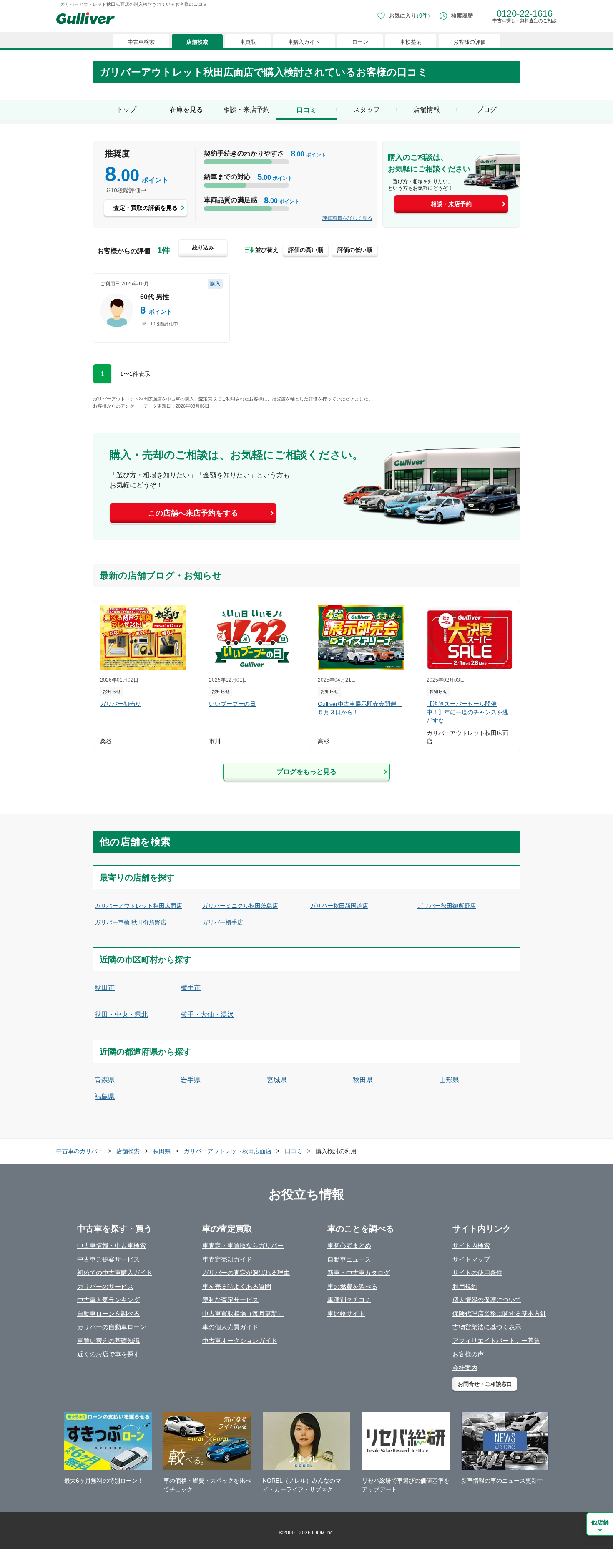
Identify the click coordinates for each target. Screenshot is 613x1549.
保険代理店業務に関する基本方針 (499, 1313)
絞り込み (203, 247)
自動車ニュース (349, 1259)
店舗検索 (197, 42)
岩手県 (191, 1079)
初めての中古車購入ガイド (114, 1272)
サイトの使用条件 (477, 1272)
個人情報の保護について (486, 1299)
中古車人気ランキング (108, 1299)
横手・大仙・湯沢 (207, 1014)
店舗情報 (426, 109)
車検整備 (411, 42)
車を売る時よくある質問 (236, 1286)
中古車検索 (141, 42)
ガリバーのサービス (105, 1286)
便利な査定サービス (230, 1299)
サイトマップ (471, 1259)
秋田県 (363, 1079)
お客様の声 (468, 1354)
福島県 (105, 1096)
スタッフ (366, 109)
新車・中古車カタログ (358, 1272)
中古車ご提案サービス (108, 1259)
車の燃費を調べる (352, 1286)
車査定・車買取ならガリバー (243, 1245)
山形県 (449, 1079)
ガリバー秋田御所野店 (446, 905)
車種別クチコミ (349, 1299)
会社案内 (464, 1367)
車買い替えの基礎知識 (108, 1340)
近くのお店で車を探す (108, 1354)
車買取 (248, 42)
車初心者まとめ (349, 1245)
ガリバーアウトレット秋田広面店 (138, 905)
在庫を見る (186, 109)
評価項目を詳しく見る (347, 218)
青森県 (105, 1079)
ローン (360, 42)
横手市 (191, 987)
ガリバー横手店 (222, 922)
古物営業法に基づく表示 (486, 1326)
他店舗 (600, 1522)
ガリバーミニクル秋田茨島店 (240, 905)
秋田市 (105, 987)
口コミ (293, 1151)
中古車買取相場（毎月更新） (243, 1313)
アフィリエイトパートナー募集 (496, 1340)
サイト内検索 (471, 1245)
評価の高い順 (305, 250)
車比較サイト (346, 1313)
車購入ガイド (304, 42)
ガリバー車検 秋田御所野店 (130, 922)
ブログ (487, 109)
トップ (126, 109)
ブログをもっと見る (306, 771)
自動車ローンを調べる (108, 1313)
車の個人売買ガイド (230, 1326)
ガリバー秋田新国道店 (339, 905)
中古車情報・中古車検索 (111, 1245)
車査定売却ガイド (227, 1259)
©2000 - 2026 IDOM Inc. (306, 1533)
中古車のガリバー (79, 1151)
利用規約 (464, 1286)
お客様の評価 (469, 42)
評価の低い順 (354, 250)
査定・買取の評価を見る (145, 207)
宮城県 (277, 1079)
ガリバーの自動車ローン (111, 1326)
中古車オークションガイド (239, 1340)
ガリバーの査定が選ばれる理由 (246, 1272)
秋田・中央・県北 (121, 1014)
